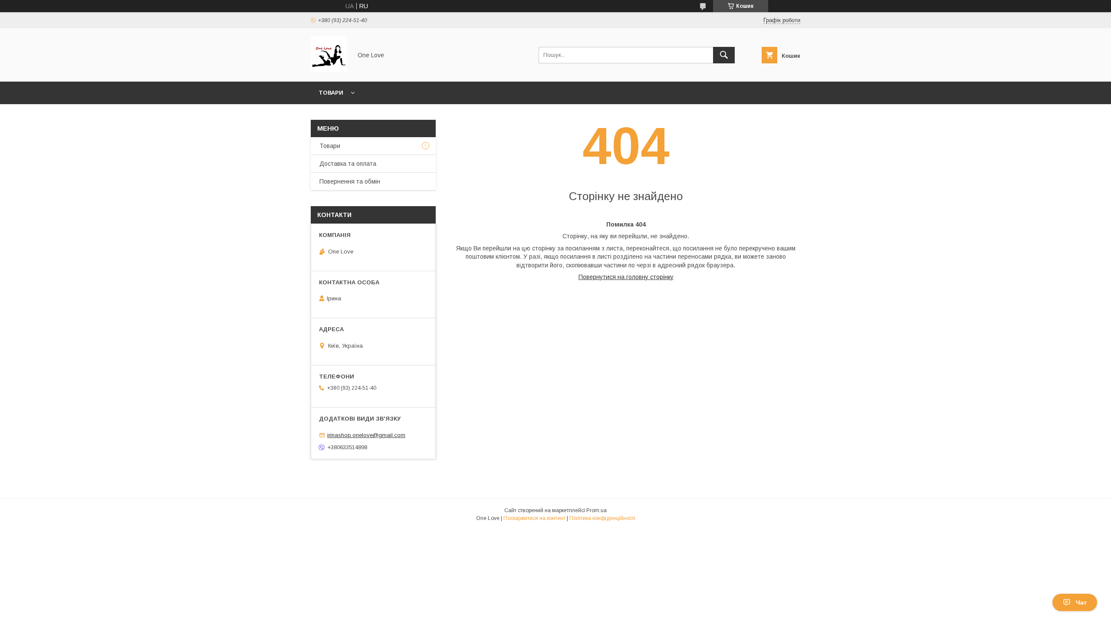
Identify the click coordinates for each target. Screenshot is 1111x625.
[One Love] (329, 70)
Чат (1081, 602)
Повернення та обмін (349, 181)
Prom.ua (596, 510)
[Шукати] (724, 55)
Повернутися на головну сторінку (626, 276)
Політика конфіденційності (602, 518)
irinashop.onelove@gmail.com (366, 435)
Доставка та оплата (347, 163)
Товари (331, 92)
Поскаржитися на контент (534, 518)
